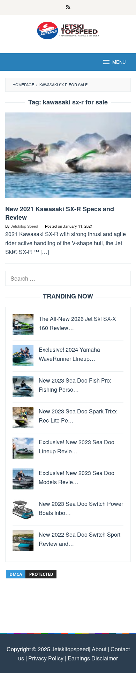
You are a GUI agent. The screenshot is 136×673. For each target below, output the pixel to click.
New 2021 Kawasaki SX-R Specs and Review (59, 213)
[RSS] (68, 7)
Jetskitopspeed (70, 649)
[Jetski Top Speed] (68, 30)
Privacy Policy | (46, 658)
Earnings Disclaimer (92, 658)
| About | (99, 649)
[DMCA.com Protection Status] (31, 573)
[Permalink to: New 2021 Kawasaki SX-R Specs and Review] (68, 158)
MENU (119, 62)
